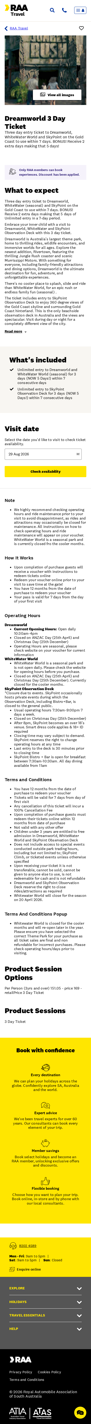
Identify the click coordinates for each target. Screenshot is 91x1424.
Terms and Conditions (26, 1380)
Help (13, 1329)
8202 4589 (28, 1246)
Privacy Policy (20, 1372)
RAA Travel (19, 28)
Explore (17, 1288)
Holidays (18, 1302)
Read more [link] (13, 331)
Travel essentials (27, 1315)
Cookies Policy (49, 1372)
